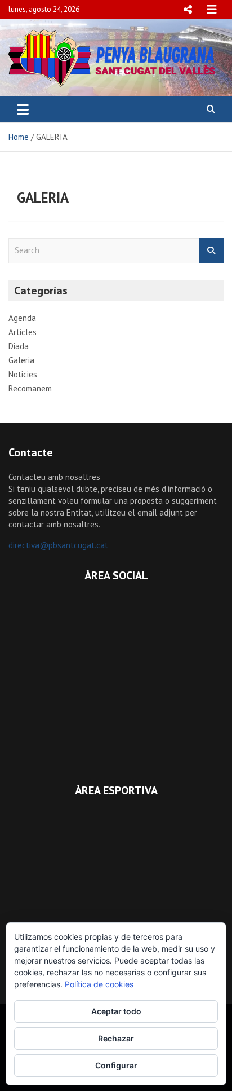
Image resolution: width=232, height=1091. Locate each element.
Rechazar (116, 1038)
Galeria (21, 360)
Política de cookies (99, 984)
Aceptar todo (116, 1011)
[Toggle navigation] (22, 109)
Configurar (116, 1065)
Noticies (22, 374)
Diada (18, 346)
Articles (22, 332)
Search (211, 250)
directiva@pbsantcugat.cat (58, 545)
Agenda (22, 318)
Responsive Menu (187, 9)
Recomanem (30, 388)
